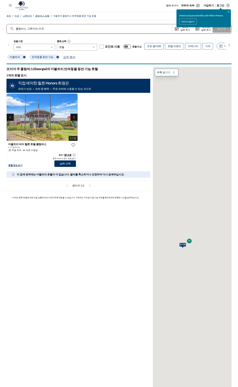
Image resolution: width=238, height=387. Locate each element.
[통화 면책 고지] (69, 41)
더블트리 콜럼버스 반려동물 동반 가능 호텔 (74, 16)
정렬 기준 (18, 41)
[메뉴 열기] (10, 5)
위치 (8, 16)
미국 (17, 16)
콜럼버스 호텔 (42, 16)
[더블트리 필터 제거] (24, 57)
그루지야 (27, 16)
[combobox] (89, 28)
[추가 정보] (74, 155)
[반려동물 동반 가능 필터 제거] (57, 57)
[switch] (127, 47)
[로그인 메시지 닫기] (228, 11)
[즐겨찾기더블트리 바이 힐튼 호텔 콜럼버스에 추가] (73, 145)
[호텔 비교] (127, 46)
